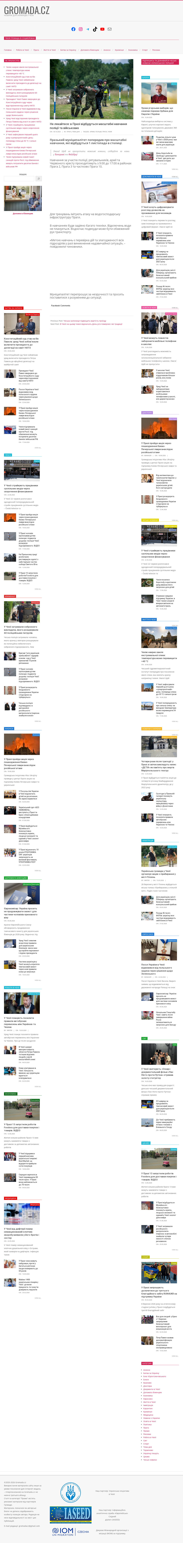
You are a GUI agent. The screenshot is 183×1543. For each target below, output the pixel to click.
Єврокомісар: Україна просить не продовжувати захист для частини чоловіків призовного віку (166, 999)
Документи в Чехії (169, 183)
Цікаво (173, 1149)
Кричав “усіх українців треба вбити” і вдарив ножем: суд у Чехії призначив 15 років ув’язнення (29, 658)
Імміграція (172, 847)
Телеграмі (59, 154)
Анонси (36, 735)
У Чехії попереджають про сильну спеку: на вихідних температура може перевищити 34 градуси (166, 708)
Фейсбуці (72, 154)
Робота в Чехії (33, 994)
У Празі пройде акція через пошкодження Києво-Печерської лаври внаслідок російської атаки (21, 150)
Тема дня (76, 132)
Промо (146, 1431)
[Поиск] (39, 178)
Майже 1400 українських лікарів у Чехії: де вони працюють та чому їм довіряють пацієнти (28, 1285)
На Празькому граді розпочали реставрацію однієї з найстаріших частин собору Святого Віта (28, 559)
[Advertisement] (91, 193)
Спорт (174, 1263)
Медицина (35, 1204)
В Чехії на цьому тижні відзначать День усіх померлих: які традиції (91, 324)
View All (38, 448)
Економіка (35, 1100)
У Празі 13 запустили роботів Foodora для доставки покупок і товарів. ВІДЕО (21, 1127)
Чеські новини (170, 526)
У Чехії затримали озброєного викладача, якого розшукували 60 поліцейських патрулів (21, 92)
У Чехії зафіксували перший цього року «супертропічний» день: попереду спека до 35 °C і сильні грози (166, 689)
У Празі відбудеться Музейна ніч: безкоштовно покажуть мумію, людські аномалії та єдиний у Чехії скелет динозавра (29, 833)
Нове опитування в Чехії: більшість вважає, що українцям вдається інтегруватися (29, 1073)
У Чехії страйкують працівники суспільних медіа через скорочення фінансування (22, 128)
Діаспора (172, 419)
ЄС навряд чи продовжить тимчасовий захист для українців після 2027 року (165, 257)
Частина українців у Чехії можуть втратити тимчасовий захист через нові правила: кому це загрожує (29, 967)
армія (92, 132)
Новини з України (169, 737)
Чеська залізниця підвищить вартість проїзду (85, 321)
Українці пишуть (151, 1453)
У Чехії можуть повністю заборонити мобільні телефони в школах (158, 341)
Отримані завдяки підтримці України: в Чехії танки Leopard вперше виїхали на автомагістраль (165, 601)
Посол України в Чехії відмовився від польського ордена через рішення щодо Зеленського (23, 111)
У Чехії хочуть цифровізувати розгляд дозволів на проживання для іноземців (157, 210)
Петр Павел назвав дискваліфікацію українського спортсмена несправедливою (164, 1343)
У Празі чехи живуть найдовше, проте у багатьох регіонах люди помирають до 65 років (28, 1266)
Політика (147, 1424)
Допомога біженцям (31, 884)
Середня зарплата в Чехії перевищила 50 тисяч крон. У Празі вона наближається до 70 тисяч (28, 1180)
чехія (110, 132)
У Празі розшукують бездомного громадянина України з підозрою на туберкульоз (29, 692)
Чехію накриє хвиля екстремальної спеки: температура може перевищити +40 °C (22, 70)
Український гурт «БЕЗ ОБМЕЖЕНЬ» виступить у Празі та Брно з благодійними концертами (29, 812)
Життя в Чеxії (171, 628)
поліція (98, 132)
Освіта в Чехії (171, 314)
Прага (69, 132)
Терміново (148, 1450)
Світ (174, 1045)
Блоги (174, 84)
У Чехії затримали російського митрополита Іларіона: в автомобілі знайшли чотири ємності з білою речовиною (166, 1233)
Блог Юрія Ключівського (154, 1376)
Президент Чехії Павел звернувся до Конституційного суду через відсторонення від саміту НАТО (23, 102)
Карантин (147, 1408)
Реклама (147, 1434)
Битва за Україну (32, 314)
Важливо (147, 1382)
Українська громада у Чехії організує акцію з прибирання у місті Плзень (158, 874)
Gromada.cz (26, 10)
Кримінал (35, 602)
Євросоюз (172, 940)
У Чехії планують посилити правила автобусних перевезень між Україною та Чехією (165, 238)
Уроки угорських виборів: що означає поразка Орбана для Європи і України (157, 111)
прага (104, 132)
